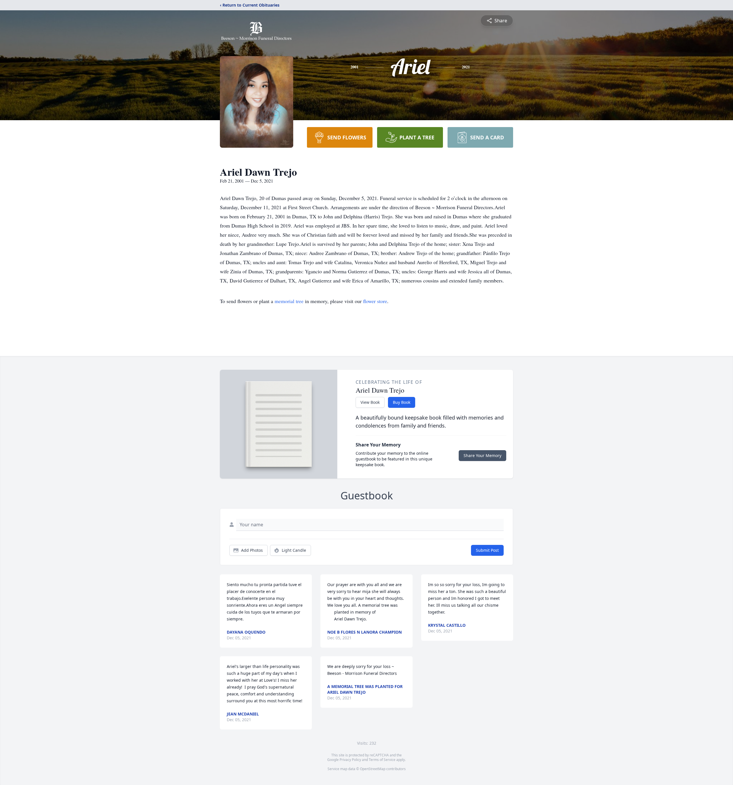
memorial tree (289, 301)
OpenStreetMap (372, 768)
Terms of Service (382, 759)
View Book (370, 402)
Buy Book (401, 402)
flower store (375, 301)
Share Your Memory (482, 455)
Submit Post (487, 550)
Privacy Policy (350, 759)
